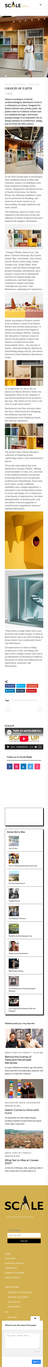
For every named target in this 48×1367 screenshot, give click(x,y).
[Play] (8, 747)
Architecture (11, 1103)
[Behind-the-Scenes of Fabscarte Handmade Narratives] (24, 1038)
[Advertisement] (24, 795)
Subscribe (24, 1241)
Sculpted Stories (14, 901)
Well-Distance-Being (16, 971)
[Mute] (36, 747)
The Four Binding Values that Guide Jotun (23, 866)
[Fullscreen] (40, 747)
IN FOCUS (12, 1317)
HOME (8, 1254)
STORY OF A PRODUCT (21, 1052)
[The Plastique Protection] (14, 910)
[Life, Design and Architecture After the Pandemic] (14, 1001)
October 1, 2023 (33, 84)
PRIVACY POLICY (12, 1278)
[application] (24, 738)
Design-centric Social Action (18, 953)
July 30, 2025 (38, 1052)
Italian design (31, 700)
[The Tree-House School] (14, 875)
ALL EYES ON (14, 1302)
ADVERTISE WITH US (14, 1263)
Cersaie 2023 (17, 700)
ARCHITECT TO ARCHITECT (20, 1292)
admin (9, 93)
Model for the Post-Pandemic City (20, 936)
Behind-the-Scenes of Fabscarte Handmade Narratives (18, 1060)
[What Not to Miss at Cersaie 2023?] (24, 1139)
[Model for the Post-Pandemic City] (14, 928)
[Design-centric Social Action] (14, 946)
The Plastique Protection (17, 918)
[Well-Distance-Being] (14, 963)
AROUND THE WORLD (18, 1297)
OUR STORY (10, 1259)
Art (6, 1312)
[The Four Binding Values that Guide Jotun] (14, 858)
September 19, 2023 (12, 1156)
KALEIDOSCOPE (19, 84)
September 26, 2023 (12, 1106)
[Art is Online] (14, 840)
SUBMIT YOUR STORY (15, 1273)
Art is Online (13, 848)
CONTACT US (11, 1268)
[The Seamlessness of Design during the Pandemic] (14, 981)
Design (8, 84)
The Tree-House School (17, 883)
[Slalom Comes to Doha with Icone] (24, 1088)
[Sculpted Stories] (14, 893)
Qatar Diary (14, 1307)
